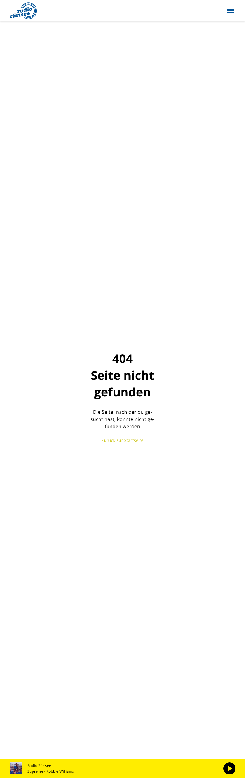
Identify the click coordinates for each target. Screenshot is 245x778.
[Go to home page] (23, 10)
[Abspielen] (229, 768)
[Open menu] (230, 11)
